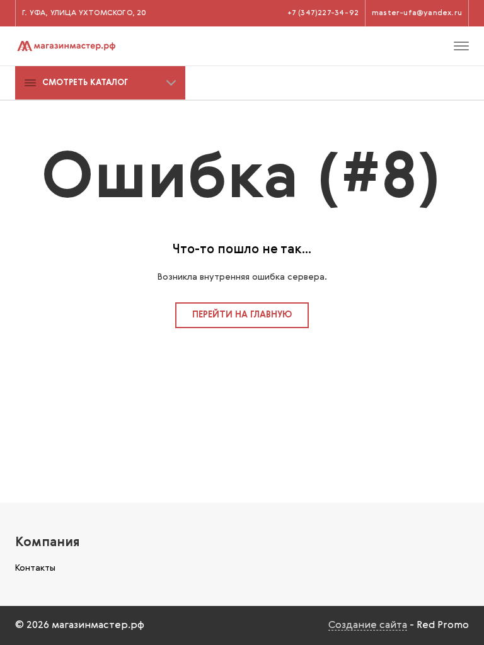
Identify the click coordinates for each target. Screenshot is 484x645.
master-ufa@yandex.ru (417, 13)
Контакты (35, 568)
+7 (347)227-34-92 (323, 13)
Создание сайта (367, 625)
